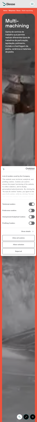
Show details (26, 231)
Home (5, 10)
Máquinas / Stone (14, 10)
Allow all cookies (18, 238)
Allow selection (18, 244)
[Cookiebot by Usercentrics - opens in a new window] (26, 169)
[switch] (32, 210)
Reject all (18, 251)
